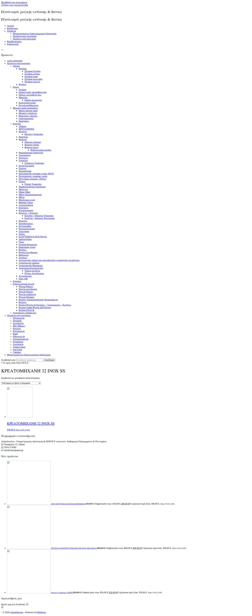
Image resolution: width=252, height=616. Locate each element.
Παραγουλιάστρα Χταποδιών (32, 187)
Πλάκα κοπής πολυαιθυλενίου (33, 92)
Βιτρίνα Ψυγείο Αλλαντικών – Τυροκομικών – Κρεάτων (45, 305)
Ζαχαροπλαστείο (20, 339)
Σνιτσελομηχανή (26, 166)
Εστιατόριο (18, 341)
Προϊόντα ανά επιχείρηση (24, 36)
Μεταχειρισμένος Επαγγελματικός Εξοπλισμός (34, 33)
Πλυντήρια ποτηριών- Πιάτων (32, 179)
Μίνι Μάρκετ (19, 326)
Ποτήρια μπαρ (31, 76)
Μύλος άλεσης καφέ (28, 110)
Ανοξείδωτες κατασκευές (24, 313)
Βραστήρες (24, 121)
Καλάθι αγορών (14, 41)
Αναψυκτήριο (19, 347)
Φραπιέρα (23, 137)
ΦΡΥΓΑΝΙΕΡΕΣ (26, 129)
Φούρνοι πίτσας (31, 145)
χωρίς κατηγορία (14, 61)
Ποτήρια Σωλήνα (32, 71)
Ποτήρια (23, 68)
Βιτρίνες (22, 250)
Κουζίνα (17, 124)
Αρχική (10, 26)
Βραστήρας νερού (27, 247)
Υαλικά (16, 66)
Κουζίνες (23, 221)
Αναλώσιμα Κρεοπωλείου (31, 268)
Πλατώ (22, 181)
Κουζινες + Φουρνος (28, 213)
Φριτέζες (23, 131)
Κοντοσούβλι (25, 226)
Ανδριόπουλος (16, 612)
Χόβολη (22, 126)
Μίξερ (21, 197)
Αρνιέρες (23, 257)
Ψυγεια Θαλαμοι (26, 297)
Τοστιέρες (23, 158)
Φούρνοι (23, 139)
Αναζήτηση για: (8, 360)
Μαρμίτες (23, 97)
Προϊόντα (11, 31)
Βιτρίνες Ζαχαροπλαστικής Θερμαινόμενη (38, 299)
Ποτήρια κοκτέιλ (32, 82)
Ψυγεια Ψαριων (26, 286)
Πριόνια (22, 168)
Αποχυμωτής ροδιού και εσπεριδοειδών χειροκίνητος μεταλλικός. (49, 260)
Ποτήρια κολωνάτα (33, 79)
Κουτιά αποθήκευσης (28, 105)
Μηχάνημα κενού (27, 200)
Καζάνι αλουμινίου (33, 100)
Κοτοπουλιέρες (26, 223)
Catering (17, 352)
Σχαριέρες (23, 160)
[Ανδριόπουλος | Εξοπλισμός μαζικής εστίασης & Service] (14, 5)
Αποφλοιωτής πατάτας (29, 263)
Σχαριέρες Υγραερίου (34, 163)
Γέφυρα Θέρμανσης (28, 244)
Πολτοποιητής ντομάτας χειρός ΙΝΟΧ (36, 173)
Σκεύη (16, 87)
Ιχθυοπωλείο (19, 336)
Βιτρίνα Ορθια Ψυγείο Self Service (35, 307)
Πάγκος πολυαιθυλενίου (30, 95)
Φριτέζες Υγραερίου (33, 134)
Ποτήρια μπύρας (32, 74)
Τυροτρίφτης (24, 155)
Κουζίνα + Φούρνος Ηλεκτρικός (39, 218)
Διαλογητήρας (25, 239)
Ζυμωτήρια (24, 231)
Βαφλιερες (24, 255)
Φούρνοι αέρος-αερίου (40, 150)
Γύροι (21, 242)
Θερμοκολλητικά (27, 229)
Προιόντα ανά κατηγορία (18, 63)
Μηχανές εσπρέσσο (28, 113)
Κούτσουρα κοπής (27, 103)
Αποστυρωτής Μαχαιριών (31, 265)
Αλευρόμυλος (25, 276)
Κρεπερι (17, 328)
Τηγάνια (22, 89)
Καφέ (15, 334)
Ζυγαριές (17, 281)
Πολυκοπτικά (25, 171)
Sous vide (23, 278)
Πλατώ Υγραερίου (32, 184)
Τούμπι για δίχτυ (32, 271)
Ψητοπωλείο (18, 318)
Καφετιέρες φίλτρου (28, 116)
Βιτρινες (22, 302)
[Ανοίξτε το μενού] (2, 49)
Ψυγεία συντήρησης (28, 289)
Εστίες (22, 234)
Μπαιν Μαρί (24, 192)
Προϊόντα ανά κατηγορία (24, 39)
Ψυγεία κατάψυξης (27, 294)
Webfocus (41, 612)
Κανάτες (22, 84)
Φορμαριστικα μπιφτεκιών (31, 152)
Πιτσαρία (17, 320)
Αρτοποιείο (18, 344)
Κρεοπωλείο (19, 331)
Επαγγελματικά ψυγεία (23, 284)
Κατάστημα (12, 28)
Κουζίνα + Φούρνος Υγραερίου (39, 215)
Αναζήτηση (49, 360)
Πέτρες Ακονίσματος (34, 273)
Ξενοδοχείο (18, 323)
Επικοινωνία (13, 44)
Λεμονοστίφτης (26, 205)
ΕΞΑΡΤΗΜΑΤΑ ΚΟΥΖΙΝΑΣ (33, 236)
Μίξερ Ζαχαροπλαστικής (30, 194)
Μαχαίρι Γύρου (26, 202)
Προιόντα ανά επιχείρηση (19, 315)
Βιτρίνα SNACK (26, 310)
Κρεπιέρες (23, 208)
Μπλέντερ (23, 189)
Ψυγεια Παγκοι (26, 292)
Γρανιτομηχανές (26, 118)
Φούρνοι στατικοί (32, 142)
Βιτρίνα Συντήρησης (28, 252)
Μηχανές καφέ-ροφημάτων (25, 108)
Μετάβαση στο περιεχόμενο (14, 2)
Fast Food (17, 349)
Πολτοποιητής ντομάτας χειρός (33, 176)
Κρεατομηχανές (26, 210)
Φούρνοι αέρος (31, 147)
